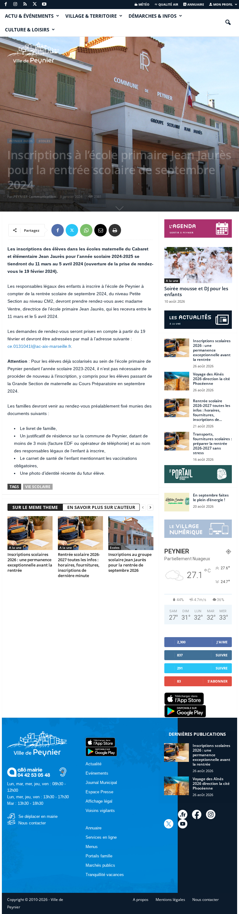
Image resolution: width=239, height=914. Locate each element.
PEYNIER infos (21, 141)
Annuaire (195, 4)
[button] (228, 23)
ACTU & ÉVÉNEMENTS (29, 16)
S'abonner (217, 681)
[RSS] (25, 4)
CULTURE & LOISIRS (27, 29)
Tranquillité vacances (105, 874)
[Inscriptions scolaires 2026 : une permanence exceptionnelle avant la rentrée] (30, 533)
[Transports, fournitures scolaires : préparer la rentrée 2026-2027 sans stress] (176, 441)
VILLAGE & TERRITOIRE (91, 16)
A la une (15, 547)
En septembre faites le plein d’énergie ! (211, 497)
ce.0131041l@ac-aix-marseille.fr (39, 346)
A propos (140, 899)
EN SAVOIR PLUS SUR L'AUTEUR (101, 507)
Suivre (221, 655)
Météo (143, 4)
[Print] (115, 230)
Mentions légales (170, 899)
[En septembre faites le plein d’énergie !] (176, 502)
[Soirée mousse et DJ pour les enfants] (198, 265)
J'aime (222, 642)
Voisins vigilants (100, 810)
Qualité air (167, 4)
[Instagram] (15, 4)
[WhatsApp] (86, 230)
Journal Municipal (101, 782)
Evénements (97, 773)
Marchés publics (100, 865)
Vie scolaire (37, 486)
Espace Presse (99, 792)
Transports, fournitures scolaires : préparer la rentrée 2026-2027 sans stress (212, 443)
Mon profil (222, 4)
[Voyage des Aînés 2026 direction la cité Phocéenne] (176, 381)
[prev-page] (143, 507)
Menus (92, 846)
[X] (34, 4)
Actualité (93, 764)
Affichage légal (99, 801)
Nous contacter (32, 823)
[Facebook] (5, 4)
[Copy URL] (129, 230)
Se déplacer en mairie (38, 816)
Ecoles (44, 141)
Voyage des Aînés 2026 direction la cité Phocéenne (211, 378)
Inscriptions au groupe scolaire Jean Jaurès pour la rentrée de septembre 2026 (130, 562)
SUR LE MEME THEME (35, 507)
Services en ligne (101, 837)
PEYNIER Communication (34, 196)
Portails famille (99, 856)
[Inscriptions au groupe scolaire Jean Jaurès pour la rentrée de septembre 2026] (130, 533)
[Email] (100, 230)
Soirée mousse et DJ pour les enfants (196, 291)
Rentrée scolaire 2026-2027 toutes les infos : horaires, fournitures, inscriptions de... (211, 410)
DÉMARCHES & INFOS (152, 16)
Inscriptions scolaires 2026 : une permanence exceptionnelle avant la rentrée (29, 562)
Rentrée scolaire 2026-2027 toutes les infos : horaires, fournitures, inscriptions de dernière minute (79, 565)
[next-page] (150, 507)
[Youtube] (44, 4)
